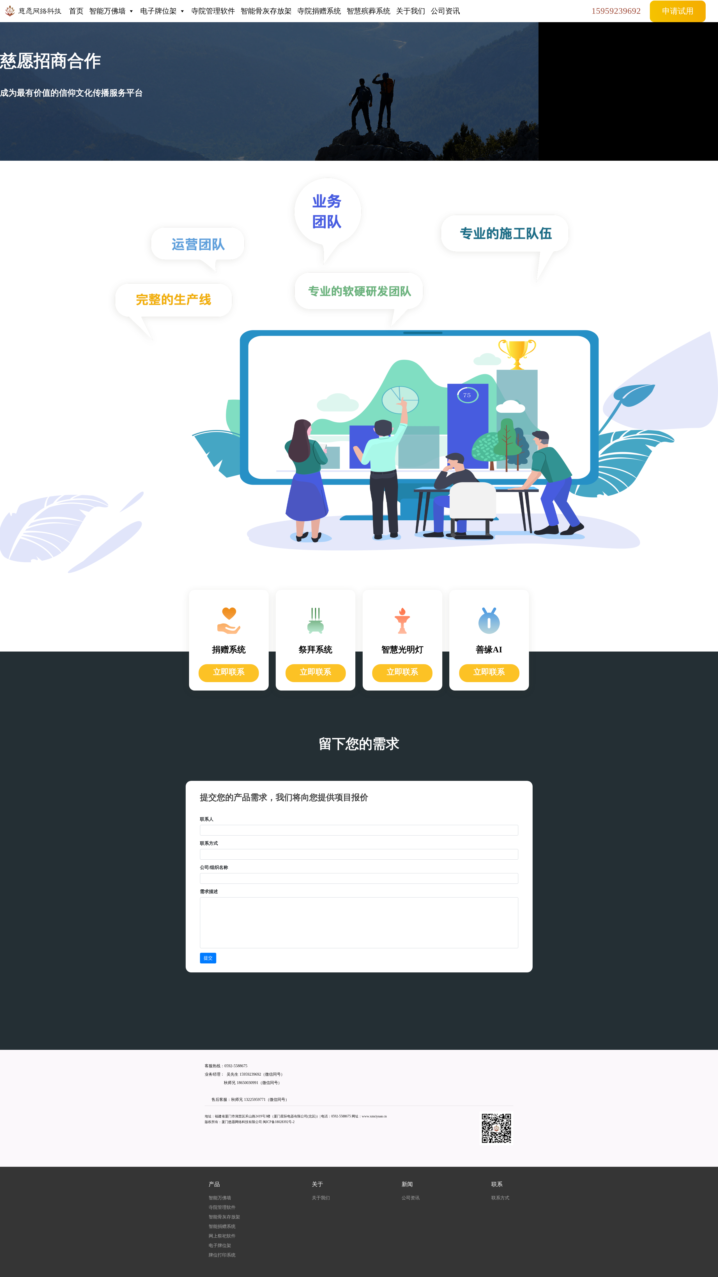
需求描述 (209, 891)
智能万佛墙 (107, 11)
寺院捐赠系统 (319, 11)
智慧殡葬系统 (368, 11)
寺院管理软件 (213, 11)
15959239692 (616, 11)
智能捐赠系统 (222, 1226)
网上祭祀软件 (222, 1236)
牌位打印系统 (222, 1255)
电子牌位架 (158, 11)
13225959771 (255, 1099)
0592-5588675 (235, 1066)
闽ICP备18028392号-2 (278, 1122)
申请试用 (678, 11)
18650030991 (247, 1083)
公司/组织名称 (214, 867)
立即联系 (229, 672)
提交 (208, 958)
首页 (76, 11)
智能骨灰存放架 (266, 11)
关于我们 (410, 11)
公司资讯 (445, 11)
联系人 (206, 819)
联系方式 (209, 843)
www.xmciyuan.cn (374, 1116)
